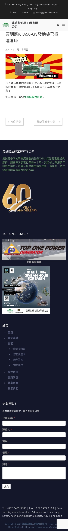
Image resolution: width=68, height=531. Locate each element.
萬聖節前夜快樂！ (47, 121)
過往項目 (13, 372)
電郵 (5, 452)
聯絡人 (7, 429)
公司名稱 (8, 418)
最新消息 (13, 377)
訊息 (5, 464)
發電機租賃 (19, 349)
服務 (10, 343)
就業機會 (13, 383)
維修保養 (17, 359)
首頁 (10, 332)
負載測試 (17, 365)
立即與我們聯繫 (33, 97)
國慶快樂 (16, 121)
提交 (6, 486)
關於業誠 (13, 338)
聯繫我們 (13, 388)
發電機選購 (19, 354)
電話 (5, 441)
